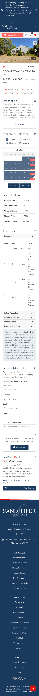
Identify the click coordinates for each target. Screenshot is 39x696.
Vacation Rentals (19, 557)
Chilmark (19, 617)
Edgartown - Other (19, 633)
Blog (19, 672)
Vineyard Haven (19, 643)
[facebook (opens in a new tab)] (17, 534)
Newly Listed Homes (19, 563)
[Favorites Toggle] (35, 35)
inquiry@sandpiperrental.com (19, 529)
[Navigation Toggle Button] (35, 26)
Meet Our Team (19, 662)
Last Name (7, 394)
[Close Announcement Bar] (36, 9)
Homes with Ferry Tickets (19, 583)
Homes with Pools (19, 568)
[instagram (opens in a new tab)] (22, 534)
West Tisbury (19, 648)
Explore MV (19, 602)
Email (5, 404)
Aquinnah (19, 607)
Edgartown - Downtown (19, 622)
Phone (5, 413)
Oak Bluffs (20, 638)
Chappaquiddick (19, 612)
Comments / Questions (12, 422)
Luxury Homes (19, 573)
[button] (3, 50)
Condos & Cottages (19, 588)
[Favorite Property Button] (35, 43)
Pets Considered (19, 578)
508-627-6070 (21, 525)
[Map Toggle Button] (26, 35)
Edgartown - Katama (19, 628)
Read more (19, 124)
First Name (7, 385)
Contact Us (19, 667)
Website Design (28, 686)
